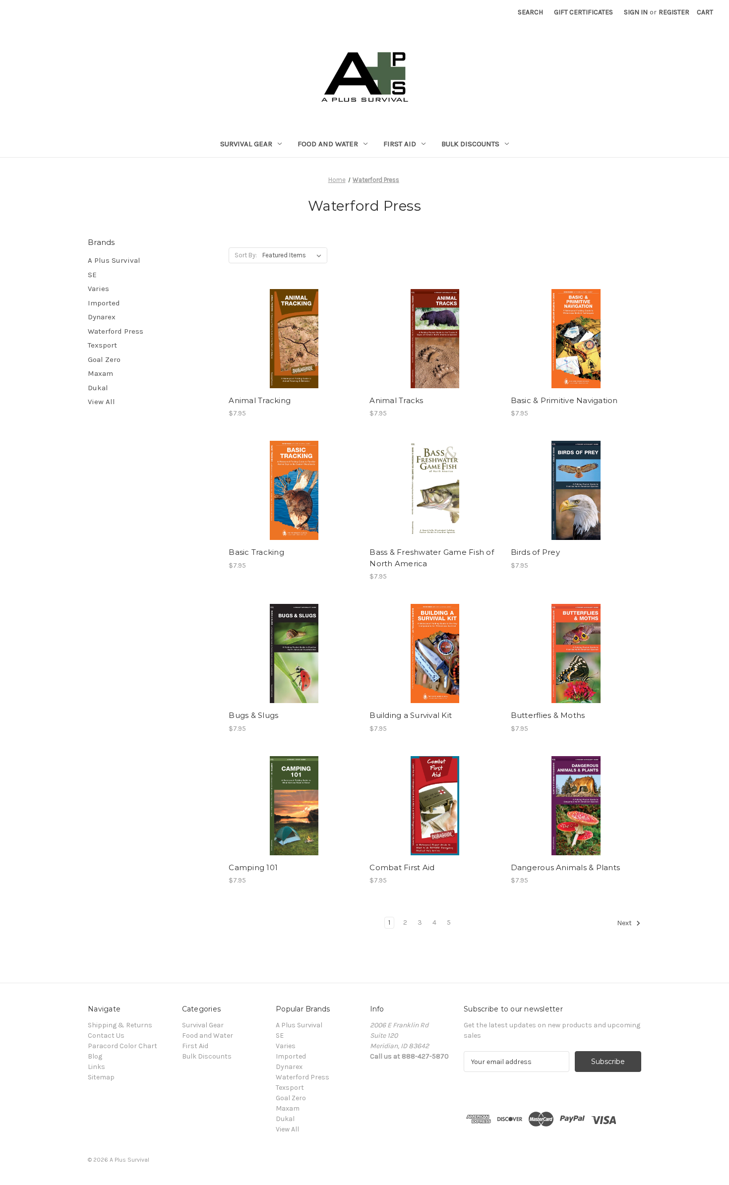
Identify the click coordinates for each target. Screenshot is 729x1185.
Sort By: (246, 255)
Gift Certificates (583, 12)
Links (96, 1067)
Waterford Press (115, 331)
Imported (104, 302)
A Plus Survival (114, 260)
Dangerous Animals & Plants (565, 867)
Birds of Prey (535, 552)
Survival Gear (246, 143)
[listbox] (294, 255)
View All (101, 401)
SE (92, 274)
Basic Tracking (256, 552)
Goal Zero (104, 359)
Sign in (636, 12)
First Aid (399, 143)
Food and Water (328, 143)
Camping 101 (253, 867)
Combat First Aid (401, 867)
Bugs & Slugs (253, 715)
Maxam (100, 373)
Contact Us (106, 1035)
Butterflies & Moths (548, 715)
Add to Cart (293, 339)
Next (625, 923)
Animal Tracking (260, 400)
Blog (95, 1056)
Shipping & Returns (120, 1025)
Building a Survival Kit (410, 715)
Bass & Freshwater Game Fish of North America (431, 557)
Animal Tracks (396, 400)
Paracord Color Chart (122, 1046)
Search (530, 12)
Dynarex (102, 316)
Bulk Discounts (470, 143)
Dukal (98, 387)
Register (674, 12)
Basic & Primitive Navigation (564, 400)
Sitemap (101, 1077)
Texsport (102, 345)
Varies (98, 288)
